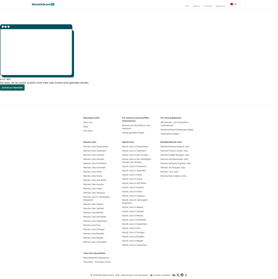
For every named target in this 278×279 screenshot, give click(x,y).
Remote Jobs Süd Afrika (94, 180)
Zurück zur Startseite (12, 87)
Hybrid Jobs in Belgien (132, 240)
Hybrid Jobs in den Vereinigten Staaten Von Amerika (136, 160)
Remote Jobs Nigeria (93, 204)
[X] (178, 275)
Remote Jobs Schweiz (93, 155)
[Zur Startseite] (43, 4)
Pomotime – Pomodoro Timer (97, 262)
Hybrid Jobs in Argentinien (134, 224)
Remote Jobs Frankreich (94, 163)
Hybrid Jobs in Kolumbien (134, 219)
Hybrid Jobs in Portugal (133, 232)
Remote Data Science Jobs (173, 176)
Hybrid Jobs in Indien (132, 191)
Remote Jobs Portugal (93, 229)
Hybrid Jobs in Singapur (133, 195)
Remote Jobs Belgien (93, 237)
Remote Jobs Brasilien (93, 233)
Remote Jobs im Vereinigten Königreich (96, 198)
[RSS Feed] (186, 275)
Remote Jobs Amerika (93, 159)
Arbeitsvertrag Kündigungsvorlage (177, 129)
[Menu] (243, 4)
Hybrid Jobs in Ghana (132, 179)
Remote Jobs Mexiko (93, 212)
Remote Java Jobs (169, 171)
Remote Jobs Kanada (93, 184)
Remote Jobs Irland (92, 171)
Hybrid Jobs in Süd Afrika (134, 183)
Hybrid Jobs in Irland (132, 174)
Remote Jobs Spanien (93, 208)
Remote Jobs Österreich (94, 150)
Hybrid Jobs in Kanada (133, 187)
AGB (117, 275)
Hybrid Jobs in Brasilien (133, 236)
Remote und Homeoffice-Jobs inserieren (136, 127)
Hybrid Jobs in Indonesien (134, 245)
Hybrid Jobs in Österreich (134, 150)
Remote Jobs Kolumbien (94, 216)
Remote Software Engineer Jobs (176, 163)
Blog (85, 126)
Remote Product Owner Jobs (174, 150)
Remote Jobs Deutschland (95, 146)
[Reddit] (182, 275)
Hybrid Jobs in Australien (134, 170)
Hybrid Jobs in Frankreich (134, 166)
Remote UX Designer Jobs (173, 167)
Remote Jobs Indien (92, 188)
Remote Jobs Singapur (94, 192)
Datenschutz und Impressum (134, 275)
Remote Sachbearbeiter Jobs (174, 159)
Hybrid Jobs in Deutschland (135, 146)
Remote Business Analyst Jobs (175, 146)
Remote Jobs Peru (92, 225)
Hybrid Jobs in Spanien (133, 211)
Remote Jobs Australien (94, 167)
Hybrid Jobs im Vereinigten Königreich (135, 201)
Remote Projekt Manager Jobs (175, 155)
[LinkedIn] (174, 275)
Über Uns (87, 122)
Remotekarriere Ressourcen (96, 257)
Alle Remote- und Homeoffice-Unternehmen (175, 124)
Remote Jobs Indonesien (95, 242)
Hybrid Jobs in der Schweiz (135, 155)
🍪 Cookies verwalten (160, 275)
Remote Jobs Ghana (93, 176)
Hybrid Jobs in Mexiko (132, 215)
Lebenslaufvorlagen (170, 133)
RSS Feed (88, 130)
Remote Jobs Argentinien (95, 221)
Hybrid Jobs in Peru (131, 228)
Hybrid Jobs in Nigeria (132, 207)
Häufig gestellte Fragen (133, 132)
